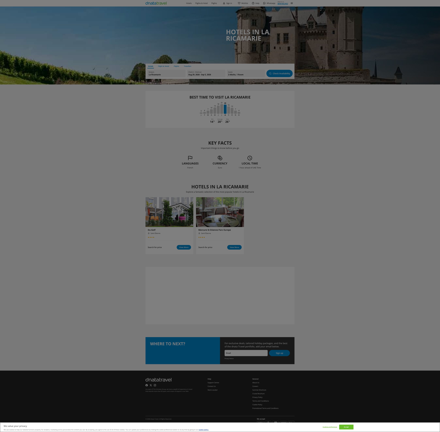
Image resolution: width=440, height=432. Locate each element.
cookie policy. (204, 430)
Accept (346, 427)
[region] (220, 427)
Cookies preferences (330, 427)
